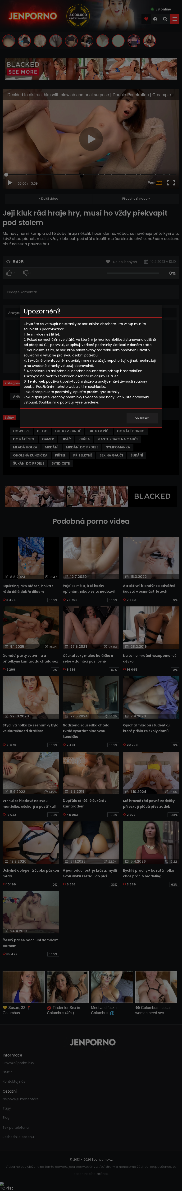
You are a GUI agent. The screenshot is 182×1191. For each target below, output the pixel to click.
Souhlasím (142, 418)
